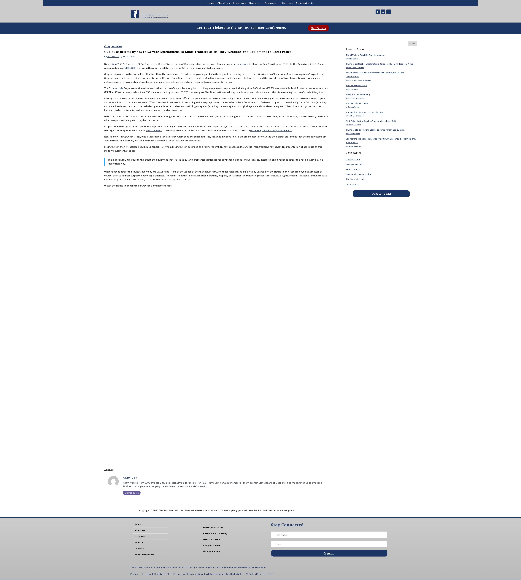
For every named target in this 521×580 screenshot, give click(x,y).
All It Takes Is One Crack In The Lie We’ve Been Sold (371, 121)
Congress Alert (113, 46)
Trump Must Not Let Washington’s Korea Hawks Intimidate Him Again (380, 63)
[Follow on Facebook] (378, 12)
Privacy (134, 574)
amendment (243, 64)
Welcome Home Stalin (356, 85)
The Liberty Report (355, 179)
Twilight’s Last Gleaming (358, 94)
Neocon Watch (353, 169)
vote (112, 64)
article (119, 88)
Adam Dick (113, 56)
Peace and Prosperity (215, 533)
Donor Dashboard (144, 554)
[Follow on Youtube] (388, 12)
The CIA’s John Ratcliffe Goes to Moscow (365, 55)
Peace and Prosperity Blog (358, 174)
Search (412, 43)
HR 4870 (130, 67)
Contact (287, 3)
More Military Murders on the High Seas (365, 112)
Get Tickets (318, 28)
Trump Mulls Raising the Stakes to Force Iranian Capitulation (375, 129)
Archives (271, 3)
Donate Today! (381, 193)
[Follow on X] (383, 12)
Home (211, 3)
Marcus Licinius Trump (357, 103)
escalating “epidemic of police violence (271, 130)
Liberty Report (211, 551)
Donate (254, 3)
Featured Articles (354, 164)
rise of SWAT (155, 130)
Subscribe (302, 3)
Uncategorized (353, 184)
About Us (223, 3)
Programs (239, 3)
